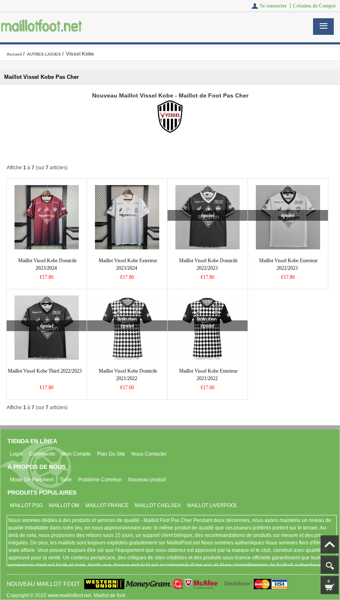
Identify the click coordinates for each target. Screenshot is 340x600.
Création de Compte (314, 6)
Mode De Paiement (31, 480)
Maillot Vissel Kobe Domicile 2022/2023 (208, 264)
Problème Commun (100, 480)
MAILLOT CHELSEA (158, 505)
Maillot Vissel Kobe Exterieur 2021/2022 (208, 374)
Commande (42, 454)
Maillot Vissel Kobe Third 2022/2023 (45, 371)
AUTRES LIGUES (44, 54)
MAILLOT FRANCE (107, 505)
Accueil (14, 54)
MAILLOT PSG (26, 505)
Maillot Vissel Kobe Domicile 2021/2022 (128, 374)
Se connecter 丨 (276, 6)
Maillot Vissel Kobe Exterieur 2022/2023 (288, 264)
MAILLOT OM (64, 505)
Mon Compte (76, 454)
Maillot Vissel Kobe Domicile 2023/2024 (47, 264)
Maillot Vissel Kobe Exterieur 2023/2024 (128, 264)
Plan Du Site (111, 454)
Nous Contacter (149, 454)
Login (16, 454)
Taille (66, 480)
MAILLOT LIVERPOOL (212, 505)
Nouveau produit (147, 480)
